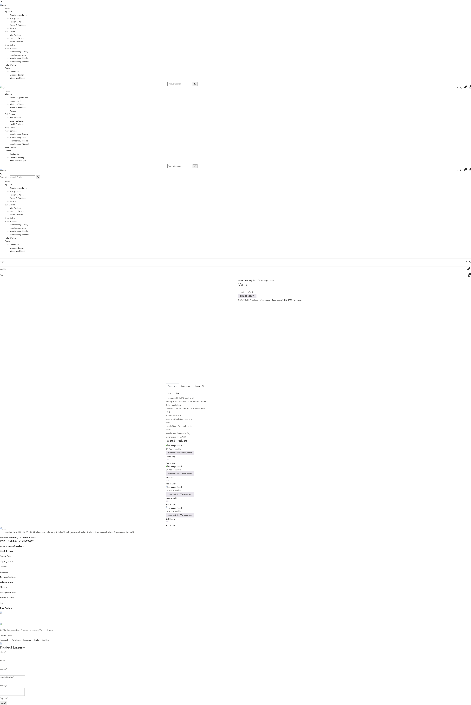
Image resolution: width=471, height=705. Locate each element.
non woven (297, 300)
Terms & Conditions (8, 577)
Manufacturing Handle (19, 58)
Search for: (4, 177)
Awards (13, 28)
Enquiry (3, 685)
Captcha (4, 698)
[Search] (38, 177)
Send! (3, 703)
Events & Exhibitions (18, 25)
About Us (9, 11)
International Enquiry (18, 78)
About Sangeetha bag (19, 15)
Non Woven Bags (260, 280)
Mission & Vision (17, 21)
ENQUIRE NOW (247, 296)
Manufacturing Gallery (19, 51)
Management (15, 18)
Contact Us (14, 71)
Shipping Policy (6, 561)
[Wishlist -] (465, 87)
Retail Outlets (10, 64)
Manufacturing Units (18, 55)
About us (3, 587)
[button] (246, 292)
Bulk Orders (10, 31)
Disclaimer (4, 572)
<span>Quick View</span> (180, 452)
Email (2, 660)
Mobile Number (7, 677)
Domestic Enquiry (17, 74)
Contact (8, 68)
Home (7, 8)
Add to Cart (170, 462)
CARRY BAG (286, 300)
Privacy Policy (5, 556)
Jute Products (15, 35)
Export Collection (17, 38)
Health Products (16, 41)
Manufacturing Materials (19, 61)
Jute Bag (248, 280)
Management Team (8, 592)
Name (3, 652)
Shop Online (10, 45)
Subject (3, 669)
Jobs (2, 603)
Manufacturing (11, 48)
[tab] (172, 387)
